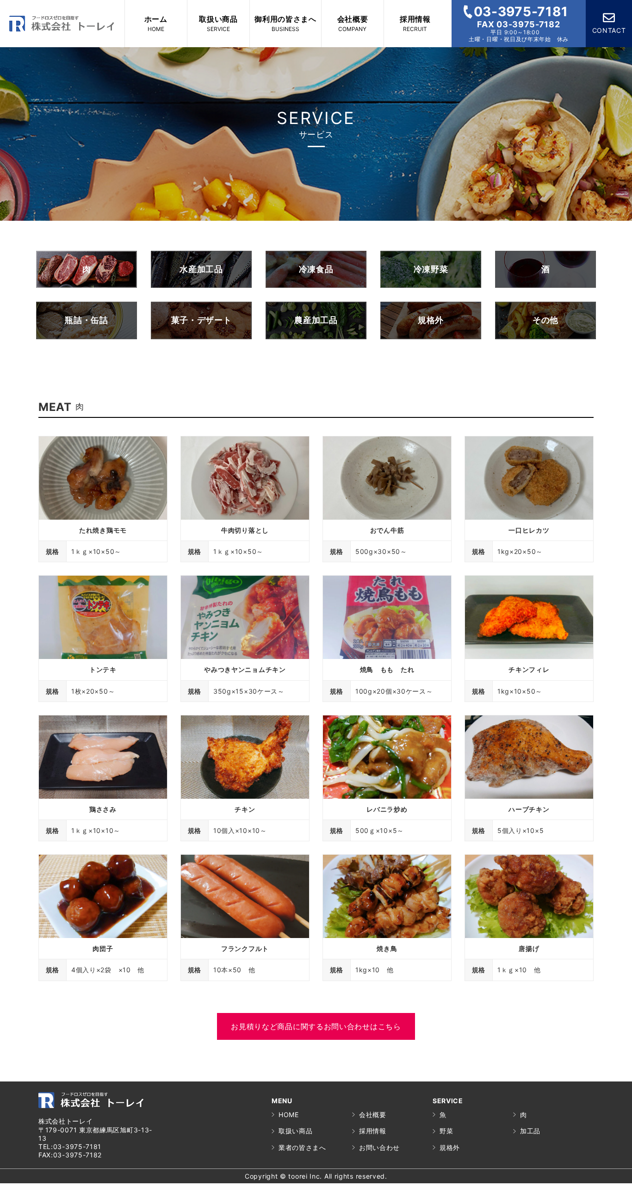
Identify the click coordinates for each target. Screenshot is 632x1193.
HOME (289, 1114)
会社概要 (372, 1114)
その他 (545, 320)
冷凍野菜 (431, 269)
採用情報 (372, 1131)
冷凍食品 (316, 269)
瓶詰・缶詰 (86, 320)
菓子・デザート (201, 320)
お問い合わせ (379, 1147)
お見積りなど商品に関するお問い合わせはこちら (316, 1026)
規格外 (431, 320)
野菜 (446, 1131)
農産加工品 (316, 320)
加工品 (530, 1131)
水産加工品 (201, 269)
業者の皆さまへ (302, 1147)
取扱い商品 (296, 1131)
